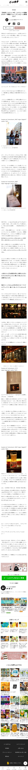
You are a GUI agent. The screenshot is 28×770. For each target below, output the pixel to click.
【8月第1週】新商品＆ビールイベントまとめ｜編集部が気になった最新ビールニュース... (5, 694)
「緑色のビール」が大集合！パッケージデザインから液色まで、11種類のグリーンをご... (5, 681)
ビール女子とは (7, 744)
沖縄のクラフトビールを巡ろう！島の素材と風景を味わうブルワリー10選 (14, 680)
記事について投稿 (19, 27)
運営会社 (7, 756)
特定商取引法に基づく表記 (21, 752)
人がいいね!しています (14, 30)
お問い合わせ (21, 748)
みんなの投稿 (14, 767)
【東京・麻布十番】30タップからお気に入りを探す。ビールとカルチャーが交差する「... (5, 708)
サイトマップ (21, 756)
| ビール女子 (13, 692)
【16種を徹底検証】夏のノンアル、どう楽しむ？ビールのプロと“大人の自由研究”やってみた (7, 609)
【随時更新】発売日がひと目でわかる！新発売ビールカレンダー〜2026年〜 (23, 631)
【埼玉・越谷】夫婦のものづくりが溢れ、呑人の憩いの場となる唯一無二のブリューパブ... (14, 736)
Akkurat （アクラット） (16, 299)
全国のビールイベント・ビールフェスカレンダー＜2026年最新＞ (5, 631)
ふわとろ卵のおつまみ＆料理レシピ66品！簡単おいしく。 (14, 630)
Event (14, 10)
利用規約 (7, 748)
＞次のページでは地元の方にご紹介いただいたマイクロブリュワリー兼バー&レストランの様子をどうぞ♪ (13, 275)
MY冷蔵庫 (25, 767)
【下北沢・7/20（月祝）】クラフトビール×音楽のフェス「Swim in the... (5, 735)
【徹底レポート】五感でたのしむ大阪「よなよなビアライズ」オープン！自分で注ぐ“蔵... (14, 722)
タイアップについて (21, 744)
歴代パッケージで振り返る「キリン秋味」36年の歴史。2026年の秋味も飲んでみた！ (23, 646)
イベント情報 (6, 5)
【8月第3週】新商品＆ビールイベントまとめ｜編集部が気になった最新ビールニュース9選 (14, 646)
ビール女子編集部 (13, 19)
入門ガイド (21, 5)
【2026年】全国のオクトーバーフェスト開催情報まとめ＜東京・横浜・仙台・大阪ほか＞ (5, 646)
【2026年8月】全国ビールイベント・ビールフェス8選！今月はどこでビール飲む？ (20, 609)
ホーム (3, 767)
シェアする (19, 767)
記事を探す (8, 767)
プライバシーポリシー (7, 752)
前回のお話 (7, 55)
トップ (13, 5)
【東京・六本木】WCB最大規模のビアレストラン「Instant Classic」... (5, 721)
